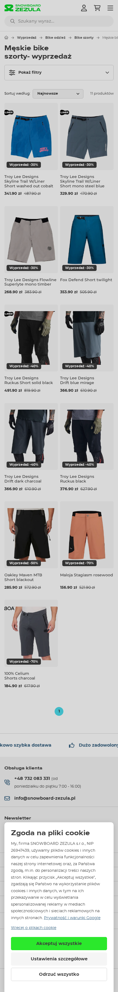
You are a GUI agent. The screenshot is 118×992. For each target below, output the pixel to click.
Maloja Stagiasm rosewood (86, 574)
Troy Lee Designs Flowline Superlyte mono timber (30, 282)
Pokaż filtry (29, 73)
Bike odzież (55, 37)
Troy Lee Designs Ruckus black (77, 479)
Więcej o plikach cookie (33, 928)
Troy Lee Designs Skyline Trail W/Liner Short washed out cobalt (28, 181)
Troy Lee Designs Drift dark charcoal (22, 479)
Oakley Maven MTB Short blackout (23, 577)
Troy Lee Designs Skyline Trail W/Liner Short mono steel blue (82, 181)
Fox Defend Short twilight (86, 279)
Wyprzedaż (26, 37)
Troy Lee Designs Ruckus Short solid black (28, 380)
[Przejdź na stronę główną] (6, 37)
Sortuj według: (17, 93)
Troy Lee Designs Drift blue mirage (77, 380)
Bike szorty (84, 37)
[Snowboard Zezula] (22, 7)
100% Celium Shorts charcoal (19, 676)
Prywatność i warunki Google (72, 918)
